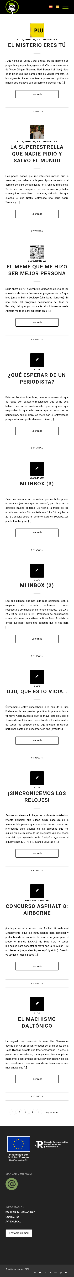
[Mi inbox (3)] (37, 469)
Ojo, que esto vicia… (37, 691)
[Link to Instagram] (35, 1272)
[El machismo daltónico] (37, 1004)
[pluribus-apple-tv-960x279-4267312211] (37, 30)
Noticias (29, 39)
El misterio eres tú (37, 45)
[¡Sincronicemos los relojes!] (37, 778)
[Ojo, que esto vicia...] (37, 677)
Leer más (37, 94)
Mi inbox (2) (37, 585)
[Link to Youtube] (55, 1272)
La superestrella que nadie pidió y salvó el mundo (37, 153)
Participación (41, 900)
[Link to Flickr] (40, 1272)
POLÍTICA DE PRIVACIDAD (20, 1212)
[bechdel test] (37, 252)
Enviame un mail (19, 1233)
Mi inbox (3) (37, 484)
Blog (20, 39)
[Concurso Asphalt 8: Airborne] (37, 891)
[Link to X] (45, 1272)
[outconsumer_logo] (31, 7)
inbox (40, 478)
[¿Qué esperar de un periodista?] (37, 360)
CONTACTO (12, 1216)
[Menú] (63, 7)
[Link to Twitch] (60, 1272)
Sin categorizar (46, 39)
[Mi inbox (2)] (37, 571)
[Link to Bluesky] (65, 1272)
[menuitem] (63, 7)
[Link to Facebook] (50, 1272)
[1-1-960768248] (37, 132)
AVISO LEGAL (13, 1221)
